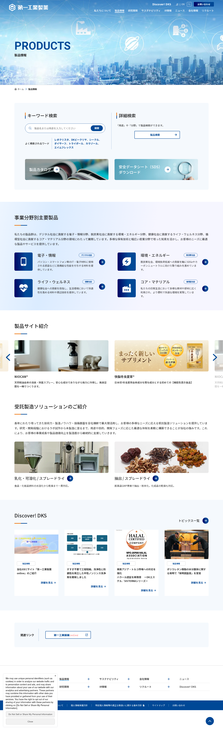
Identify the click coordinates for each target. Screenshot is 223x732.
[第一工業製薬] (28, 7)
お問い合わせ (178, 705)
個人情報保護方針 (79, 705)
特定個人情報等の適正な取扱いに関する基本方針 (118, 705)
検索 (96, 128)
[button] (8, 357)
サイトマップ (158, 705)
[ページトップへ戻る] (210, 721)
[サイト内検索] (189, 4)
